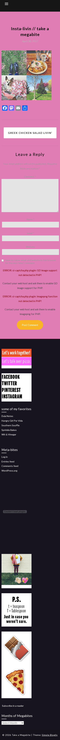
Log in (5, 456)
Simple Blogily (50, 735)
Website (30, 246)
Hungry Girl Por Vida (12, 420)
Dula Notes (7, 416)
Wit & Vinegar (9, 434)
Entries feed (8, 461)
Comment (30, 176)
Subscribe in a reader (13, 705)
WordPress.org (9, 470)
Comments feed (10, 466)
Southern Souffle (11, 425)
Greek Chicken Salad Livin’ (30, 132)
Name (30, 219)
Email (30, 233)
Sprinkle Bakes (9, 430)
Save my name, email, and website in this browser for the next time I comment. (30, 261)
